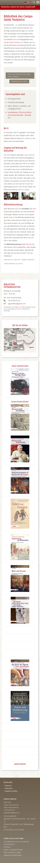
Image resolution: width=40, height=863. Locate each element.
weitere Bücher (20, 764)
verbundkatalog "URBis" (19, 81)
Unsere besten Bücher (20, 401)
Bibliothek (31, 259)
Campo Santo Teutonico (12, 42)
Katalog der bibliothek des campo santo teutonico (19, 75)
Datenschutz (8, 788)
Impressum (8, 786)
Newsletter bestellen (11, 791)
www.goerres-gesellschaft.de (13, 855)
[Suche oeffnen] (34, 2)
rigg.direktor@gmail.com (17, 304)
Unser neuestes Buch (20, 366)
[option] (25, 2)
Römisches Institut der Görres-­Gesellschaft (18, 7)
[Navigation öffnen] (38, 2)
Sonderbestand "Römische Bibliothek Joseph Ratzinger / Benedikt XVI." (20, 115)
